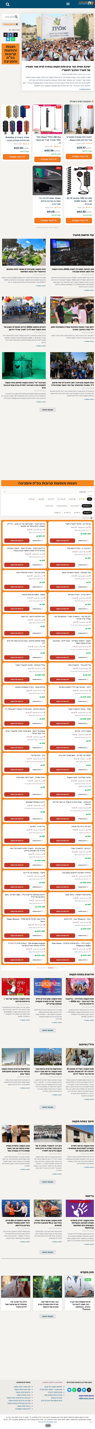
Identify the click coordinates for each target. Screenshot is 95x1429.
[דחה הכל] (91, 1422)
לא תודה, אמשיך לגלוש (47, 735)
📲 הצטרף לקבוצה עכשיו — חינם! (47, 730)
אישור (48, 1425)
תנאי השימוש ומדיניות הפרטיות (47, 1422)
